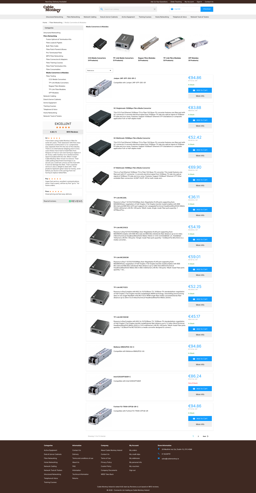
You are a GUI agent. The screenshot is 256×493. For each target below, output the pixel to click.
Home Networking (162, 17)
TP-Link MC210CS (121, 227)
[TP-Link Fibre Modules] (175, 44)
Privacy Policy (106, 462)
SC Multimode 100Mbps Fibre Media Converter (132, 138)
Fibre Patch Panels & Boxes (56, 49)
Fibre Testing (51, 76)
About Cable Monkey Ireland (111, 450)
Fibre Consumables (53, 69)
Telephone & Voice (180, 17)
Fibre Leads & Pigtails (54, 43)
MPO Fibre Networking (54, 56)
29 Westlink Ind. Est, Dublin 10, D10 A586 (177, 449)
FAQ (73, 466)
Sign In (199, 2)
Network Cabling (90, 17)
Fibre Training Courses (54, 63)
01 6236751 (166, 454)
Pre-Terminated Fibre (54, 53)
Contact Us (209, 2)
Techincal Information (80, 474)
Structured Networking (54, 17)
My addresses (134, 458)
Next (206, 436)
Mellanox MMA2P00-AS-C (124, 347)
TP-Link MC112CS (121, 287)
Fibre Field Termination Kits (56, 66)
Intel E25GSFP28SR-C (122, 377)
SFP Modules (54, 93)
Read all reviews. (50, 201)
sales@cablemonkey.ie (170, 459)
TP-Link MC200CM (121, 257)
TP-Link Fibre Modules (57, 89)
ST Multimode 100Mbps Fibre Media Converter (132, 168)
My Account (189, 2)
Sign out (132, 470)
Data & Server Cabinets (109, 17)
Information (76, 470)
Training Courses (145, 17)
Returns (75, 478)
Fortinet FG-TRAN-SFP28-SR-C (126, 407)
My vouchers (134, 466)
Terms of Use (106, 458)
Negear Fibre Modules (57, 86)
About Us (75, 462)
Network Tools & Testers (200, 17)
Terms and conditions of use (82, 458)
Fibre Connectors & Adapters (56, 59)
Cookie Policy (106, 466)
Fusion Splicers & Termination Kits (58, 39)
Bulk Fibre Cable (52, 46)
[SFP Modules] (200, 44)
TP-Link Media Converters (59, 83)
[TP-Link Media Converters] (124, 44)
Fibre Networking (73, 17)
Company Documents (109, 470)
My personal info (135, 462)
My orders (133, 450)
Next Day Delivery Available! (56, 2)
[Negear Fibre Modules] (149, 44)
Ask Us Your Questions (159, 2)
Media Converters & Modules (57, 73)
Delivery (75, 454)
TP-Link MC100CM (121, 317)
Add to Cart (201, 90)
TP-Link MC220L (120, 198)
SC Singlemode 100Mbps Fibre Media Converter (132, 108)
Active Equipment (128, 17)
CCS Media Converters (57, 79)
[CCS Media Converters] (99, 44)
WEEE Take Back (107, 474)
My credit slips (134, 454)
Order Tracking (176, 2)
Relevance (99, 70)
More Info (200, 96)
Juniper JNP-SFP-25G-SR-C (125, 78)
